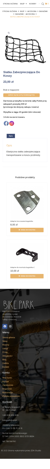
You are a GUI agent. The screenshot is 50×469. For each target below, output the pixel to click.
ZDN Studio (36, 450)
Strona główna (9, 11)
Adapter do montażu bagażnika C (22, 267)
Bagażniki (43, 11)
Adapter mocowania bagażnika (21, 221)
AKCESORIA (31, 11)
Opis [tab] (11, 136)
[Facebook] (4, 326)
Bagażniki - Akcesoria (25, 14)
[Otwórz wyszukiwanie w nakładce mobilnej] (43, 4)
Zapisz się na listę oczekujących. (21, 95)
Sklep (22, 11)
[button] (9, 33)
